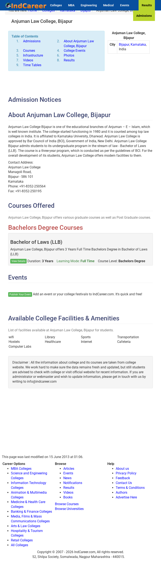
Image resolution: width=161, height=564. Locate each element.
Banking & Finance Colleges (31, 512)
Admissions (144, 15)
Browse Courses (67, 504)
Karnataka (138, 44)
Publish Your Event (20, 294)
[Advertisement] (129, 79)
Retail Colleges (22, 540)
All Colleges (19, 545)
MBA (71, 5)
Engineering (89, 5)
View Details (18, 261)
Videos (28, 60)
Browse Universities (69, 509)
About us (122, 469)
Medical (108, 5)
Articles (68, 469)
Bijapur (124, 44)
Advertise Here (126, 497)
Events (124, 5)
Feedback (123, 478)
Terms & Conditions (130, 488)
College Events (74, 51)
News (67, 478)
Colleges (56, 5)
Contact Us (124, 483)
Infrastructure (33, 55)
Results (147, 5)
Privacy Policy (126, 473)
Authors (121, 492)
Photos (69, 55)
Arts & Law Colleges (25, 526)
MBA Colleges (21, 469)
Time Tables (32, 65)
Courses (29, 51)
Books (68, 497)
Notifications (72, 483)
